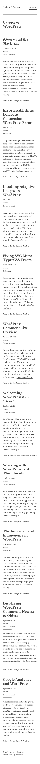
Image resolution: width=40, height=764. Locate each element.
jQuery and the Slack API (15, 42)
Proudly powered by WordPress (13, 752)
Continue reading (24, 171)
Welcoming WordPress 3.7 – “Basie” (16, 397)
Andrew (5, 51)
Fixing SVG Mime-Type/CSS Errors (18, 258)
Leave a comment (9, 55)
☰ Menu (33, 7)
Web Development (16, 101)
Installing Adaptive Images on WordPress (19, 191)
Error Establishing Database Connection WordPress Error (18, 117)
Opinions (13, 455)
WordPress (26, 101)
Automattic (19, 755)
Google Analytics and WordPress (17, 682)
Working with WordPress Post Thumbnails (16, 469)
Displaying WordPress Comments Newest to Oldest (18, 609)
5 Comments (7, 271)
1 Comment (7, 134)
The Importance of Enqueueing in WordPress (18, 535)
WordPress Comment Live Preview (15, 328)
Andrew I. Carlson (11, 7)
